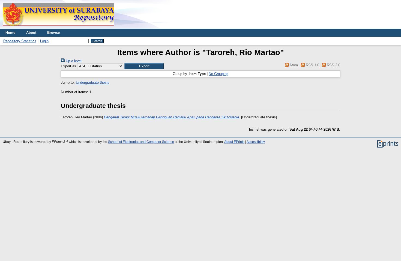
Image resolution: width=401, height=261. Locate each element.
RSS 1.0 (312, 65)
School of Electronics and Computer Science (141, 141)
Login (44, 41)
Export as (68, 66)
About (31, 33)
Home (10, 33)
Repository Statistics (19, 41)
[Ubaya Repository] (58, 27)
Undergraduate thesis (92, 82)
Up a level (73, 61)
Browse (53, 33)
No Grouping (218, 74)
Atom (293, 65)
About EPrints (234, 141)
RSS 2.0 (333, 65)
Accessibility (256, 141)
